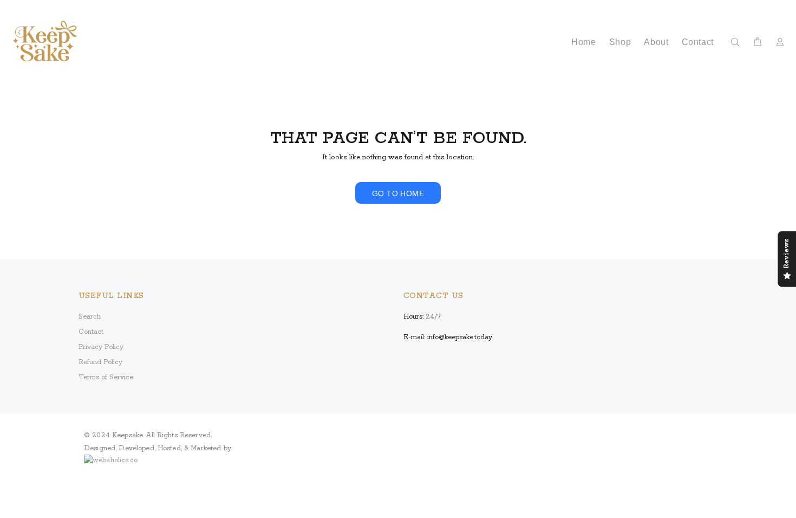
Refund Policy (100, 362)
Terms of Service (106, 377)
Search (90, 317)
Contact (91, 332)
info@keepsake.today (459, 337)
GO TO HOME (398, 193)
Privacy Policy (101, 347)
